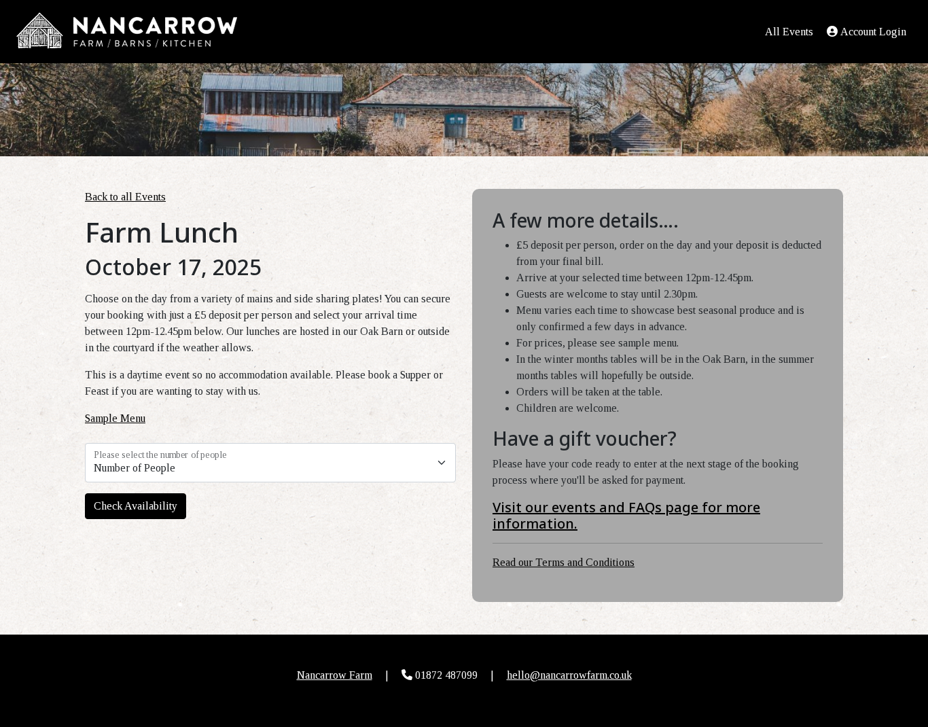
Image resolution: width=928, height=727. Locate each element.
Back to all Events (125, 196)
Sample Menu (115, 418)
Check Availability (135, 506)
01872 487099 (446, 675)
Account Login (873, 31)
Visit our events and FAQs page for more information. (626, 515)
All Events (789, 31)
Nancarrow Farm (334, 675)
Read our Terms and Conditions (564, 562)
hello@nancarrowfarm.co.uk (569, 675)
